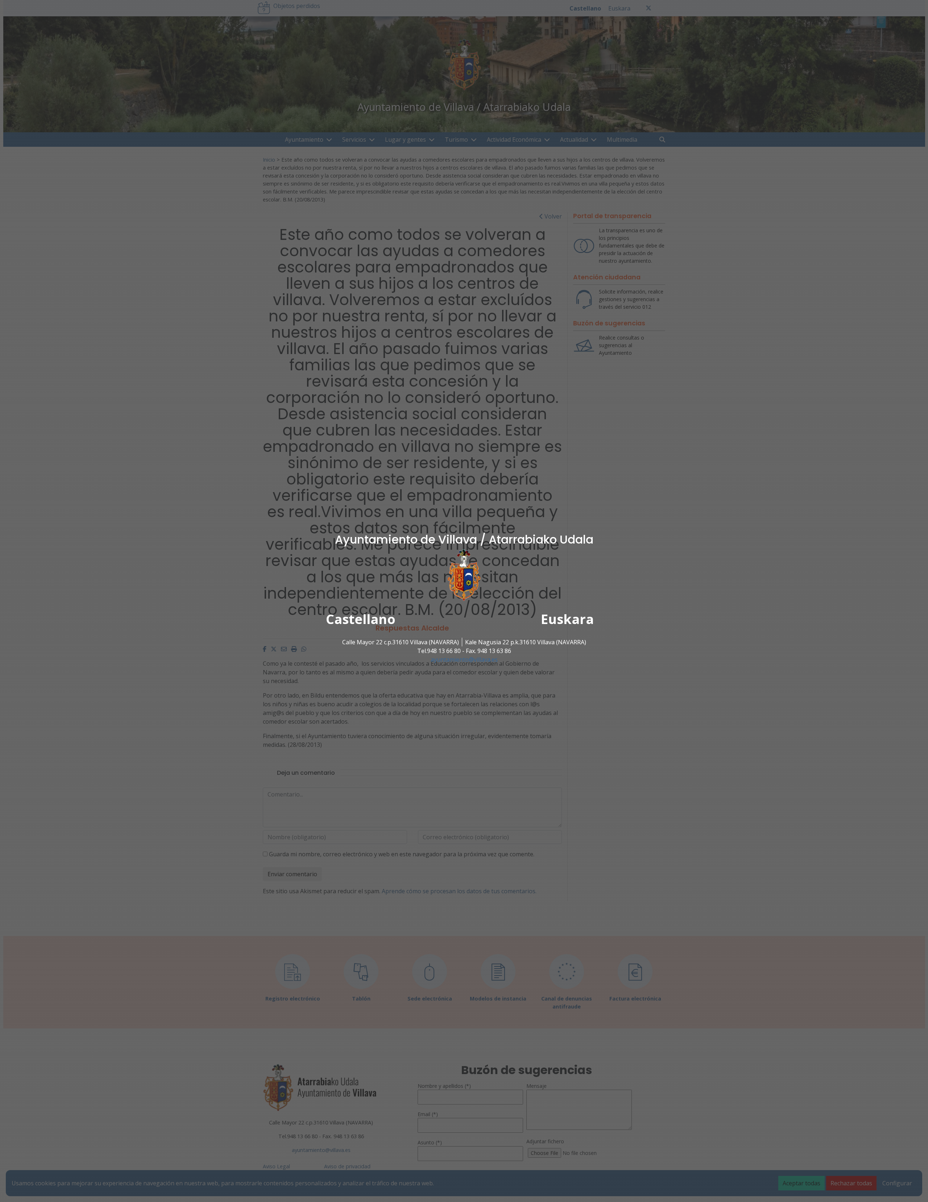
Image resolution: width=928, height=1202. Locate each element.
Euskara (567, 619)
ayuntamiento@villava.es (464, 660)
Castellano (360, 619)
